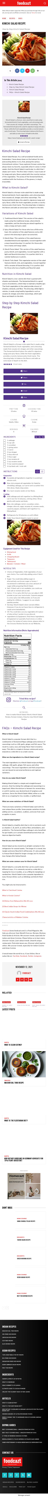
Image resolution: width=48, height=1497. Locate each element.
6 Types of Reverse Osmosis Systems (14, 1436)
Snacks (7, 1080)
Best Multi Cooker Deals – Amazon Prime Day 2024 (19, 1432)
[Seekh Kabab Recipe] (8, 1276)
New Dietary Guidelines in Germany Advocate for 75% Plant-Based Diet (23, 1159)
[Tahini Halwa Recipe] (8, 1238)
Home (4, 18)
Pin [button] (25, 384)
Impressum (16, 1467)
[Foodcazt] (19, 973)
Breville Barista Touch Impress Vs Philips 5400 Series (20, 1439)
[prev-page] (3, 1307)
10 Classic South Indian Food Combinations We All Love (23, 912)
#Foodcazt (37, 701)
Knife (9, 554)
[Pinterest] (27, 70)
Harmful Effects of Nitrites (12, 1379)
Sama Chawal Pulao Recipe (26, 1221)
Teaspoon (11, 559)
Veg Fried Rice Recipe (9, 1334)
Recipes (12, 18)
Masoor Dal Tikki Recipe (14, 1082)
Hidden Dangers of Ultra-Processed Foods (17, 1414)
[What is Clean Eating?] (24, 1026)
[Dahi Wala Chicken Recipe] (39, 999)
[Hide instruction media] (42, 471)
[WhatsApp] (32, 70)
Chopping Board (13, 557)
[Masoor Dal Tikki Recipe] (24, 1064)
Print (25, 397)
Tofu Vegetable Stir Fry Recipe (12, 1355)
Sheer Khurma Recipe (24, 1258)
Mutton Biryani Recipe (25, 1296)
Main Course (6, 1002)
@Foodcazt (24, 701)
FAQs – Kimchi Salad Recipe (19, 92)
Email (25, 391)
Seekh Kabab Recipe (23, 1277)
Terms (33, 13)
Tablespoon (11, 561)
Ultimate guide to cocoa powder (13, 1388)
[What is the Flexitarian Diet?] (24, 1102)
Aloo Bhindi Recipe (8, 1344)
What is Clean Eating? (13, 1044)
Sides (20, 18)
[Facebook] (17, 70)
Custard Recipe (7, 1340)
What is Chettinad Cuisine (12, 890)
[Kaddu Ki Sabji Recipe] (9, 999)
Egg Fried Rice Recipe (9, 1358)
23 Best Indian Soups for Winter (14, 906)
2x (40, 437)
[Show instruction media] (37, 471)
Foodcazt (26, 973)
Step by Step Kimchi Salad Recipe (21, 87)
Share (25, 371)
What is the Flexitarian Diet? (16, 1120)
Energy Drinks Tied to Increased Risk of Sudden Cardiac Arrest (21, 1418)
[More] (37, 70)
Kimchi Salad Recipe (16, 84)
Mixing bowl (11, 552)
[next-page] (7, 1307)
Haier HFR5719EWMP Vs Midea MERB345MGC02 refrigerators (22, 1442)
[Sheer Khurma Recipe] (8, 1257)
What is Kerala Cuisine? (11, 895)
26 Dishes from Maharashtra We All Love (17, 901)
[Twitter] (22, 70)
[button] (21, 136)
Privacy (4, 1467)
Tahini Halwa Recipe (23, 1240)
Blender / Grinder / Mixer (16, 564)
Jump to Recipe (25, 142)
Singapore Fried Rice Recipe (11, 1361)
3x (43, 437)
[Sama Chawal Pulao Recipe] (8, 1220)
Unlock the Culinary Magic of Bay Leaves (16, 1392)
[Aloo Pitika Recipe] (24, 999)
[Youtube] (30, 979)
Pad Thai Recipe (7, 1368)
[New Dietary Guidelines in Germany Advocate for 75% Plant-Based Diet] (24, 1140)
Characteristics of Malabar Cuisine (15, 917)
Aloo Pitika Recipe (23, 1005)
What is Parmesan (8, 1382)
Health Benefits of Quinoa (11, 1385)
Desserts (20, 1237)
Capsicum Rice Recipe (9, 1337)
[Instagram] (22, 979)
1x (36, 437)
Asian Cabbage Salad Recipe (11, 1364)
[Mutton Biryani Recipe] (8, 1294)
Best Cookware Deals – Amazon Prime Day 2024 (18, 1429)
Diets (6, 1042)
